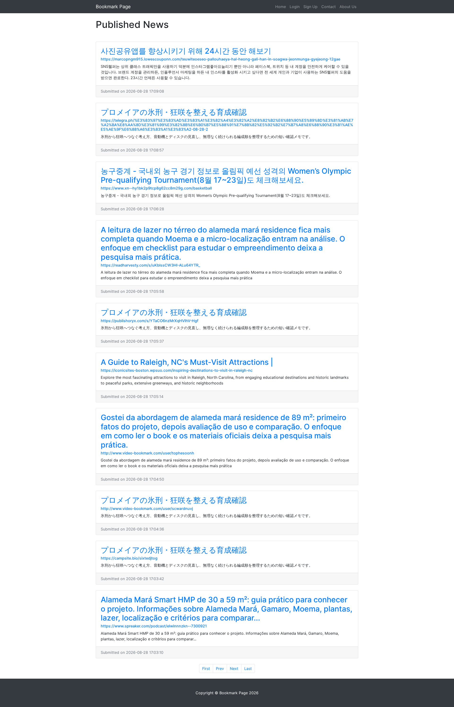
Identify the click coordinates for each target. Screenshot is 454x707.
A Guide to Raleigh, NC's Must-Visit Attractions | (187, 362)
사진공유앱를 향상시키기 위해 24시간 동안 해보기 (186, 51)
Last (248, 668)
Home (280, 6)
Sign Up (310, 6)
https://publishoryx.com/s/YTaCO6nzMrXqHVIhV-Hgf (149, 320)
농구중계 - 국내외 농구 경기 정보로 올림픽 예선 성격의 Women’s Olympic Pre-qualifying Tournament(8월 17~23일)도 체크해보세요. (226, 175)
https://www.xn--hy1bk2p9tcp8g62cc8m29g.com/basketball (156, 188)
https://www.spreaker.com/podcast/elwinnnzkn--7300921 (154, 626)
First (206, 668)
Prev (220, 668)
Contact (328, 6)
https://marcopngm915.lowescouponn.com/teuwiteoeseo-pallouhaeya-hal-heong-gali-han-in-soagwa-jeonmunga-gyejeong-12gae (220, 59)
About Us (348, 6)
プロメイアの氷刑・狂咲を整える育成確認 (174, 112)
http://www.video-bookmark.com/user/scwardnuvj (147, 508)
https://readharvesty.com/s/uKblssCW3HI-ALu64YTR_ (150, 265)
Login (295, 6)
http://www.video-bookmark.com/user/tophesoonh (147, 453)
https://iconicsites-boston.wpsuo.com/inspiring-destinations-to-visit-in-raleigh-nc (177, 370)
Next (234, 668)
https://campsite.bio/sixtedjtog (129, 558)
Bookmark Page (113, 6)
